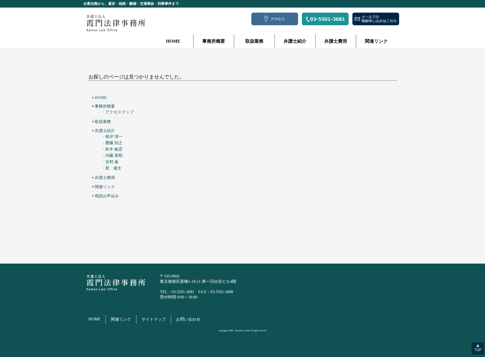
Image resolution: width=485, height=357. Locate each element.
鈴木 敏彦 (114, 149)
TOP (478, 348)
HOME (173, 41)
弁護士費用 (335, 41)
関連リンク (376, 41)
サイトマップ (153, 319)
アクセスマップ (119, 112)
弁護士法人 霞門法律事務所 (115, 23)
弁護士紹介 (295, 41)
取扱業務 (254, 41)
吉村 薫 (111, 162)
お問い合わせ (188, 319)
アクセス (274, 19)
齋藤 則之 (114, 143)
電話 (325, 19)
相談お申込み (107, 196)
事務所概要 (213, 41)
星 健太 (113, 168)
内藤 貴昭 (114, 155)
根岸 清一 (114, 136)
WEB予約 (375, 19)
